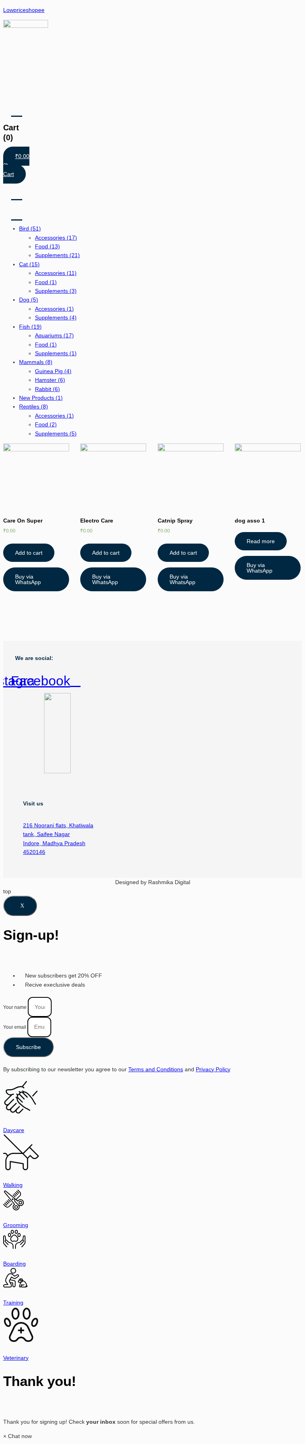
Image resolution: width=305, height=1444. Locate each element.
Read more (261, 541)
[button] (17, 1436)
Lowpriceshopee (23, 10)
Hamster (50, 380)
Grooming (15, 1225)
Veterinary (16, 1358)
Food (47, 246)
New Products (41, 398)
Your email (15, 1027)
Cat (29, 264)
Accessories (56, 237)
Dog (28, 299)
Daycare (13, 1130)
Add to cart (28, 553)
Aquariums (54, 335)
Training (13, 1302)
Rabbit (47, 389)
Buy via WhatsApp (28, 579)
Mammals (35, 362)
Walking (13, 1185)
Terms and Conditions (155, 1069)
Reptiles (33, 406)
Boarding (14, 1263)
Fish (30, 326)
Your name (15, 1007)
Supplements (57, 255)
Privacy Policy (213, 1069)
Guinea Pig (53, 371)
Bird (30, 228)
